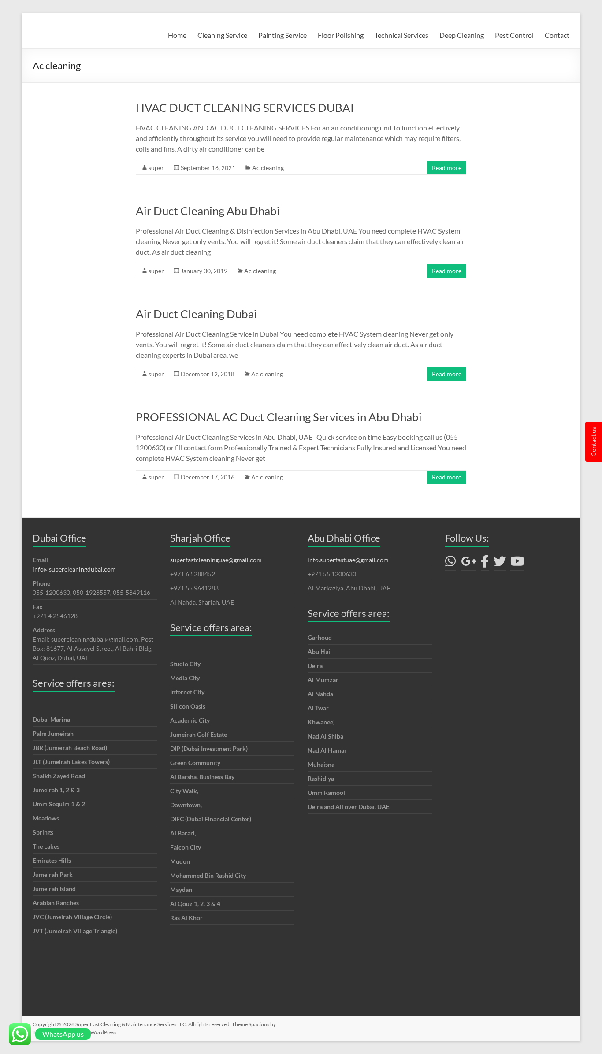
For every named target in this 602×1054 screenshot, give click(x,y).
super (156, 167)
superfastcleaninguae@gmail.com (216, 560)
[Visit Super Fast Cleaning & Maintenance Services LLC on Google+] (468, 563)
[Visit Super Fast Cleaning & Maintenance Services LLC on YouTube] (517, 563)
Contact (557, 35)
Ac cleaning (268, 167)
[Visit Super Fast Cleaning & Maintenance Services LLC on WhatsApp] (450, 563)
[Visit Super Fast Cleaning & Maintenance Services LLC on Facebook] (485, 563)
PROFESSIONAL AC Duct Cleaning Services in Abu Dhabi (279, 417)
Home (177, 35)
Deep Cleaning (461, 35)
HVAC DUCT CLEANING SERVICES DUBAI (245, 107)
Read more (446, 167)
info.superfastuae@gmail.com (348, 560)
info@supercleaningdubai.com (74, 569)
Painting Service (282, 35)
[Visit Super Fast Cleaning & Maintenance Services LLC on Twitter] (500, 563)
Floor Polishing (341, 35)
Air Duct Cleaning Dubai (196, 314)
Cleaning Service (222, 35)
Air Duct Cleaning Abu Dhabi (208, 211)
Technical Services (401, 35)
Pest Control (514, 35)
